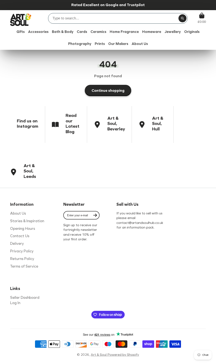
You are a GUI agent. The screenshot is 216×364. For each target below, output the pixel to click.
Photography (79, 44)
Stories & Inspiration (27, 221)
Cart (202, 18)
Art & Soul (99, 355)
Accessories (38, 32)
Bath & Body (62, 32)
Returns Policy (22, 259)
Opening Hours (22, 228)
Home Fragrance (124, 32)
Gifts (20, 32)
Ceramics (98, 32)
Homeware (151, 32)
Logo (20, 18)
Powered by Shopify (123, 355)
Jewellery (173, 32)
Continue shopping (108, 90)
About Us (18, 213)
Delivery (17, 243)
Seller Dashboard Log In (24, 300)
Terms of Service (24, 266)
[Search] (182, 18)
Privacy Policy (22, 251)
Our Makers (118, 44)
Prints (100, 44)
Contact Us (19, 236)
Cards (82, 32)
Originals (192, 32)
